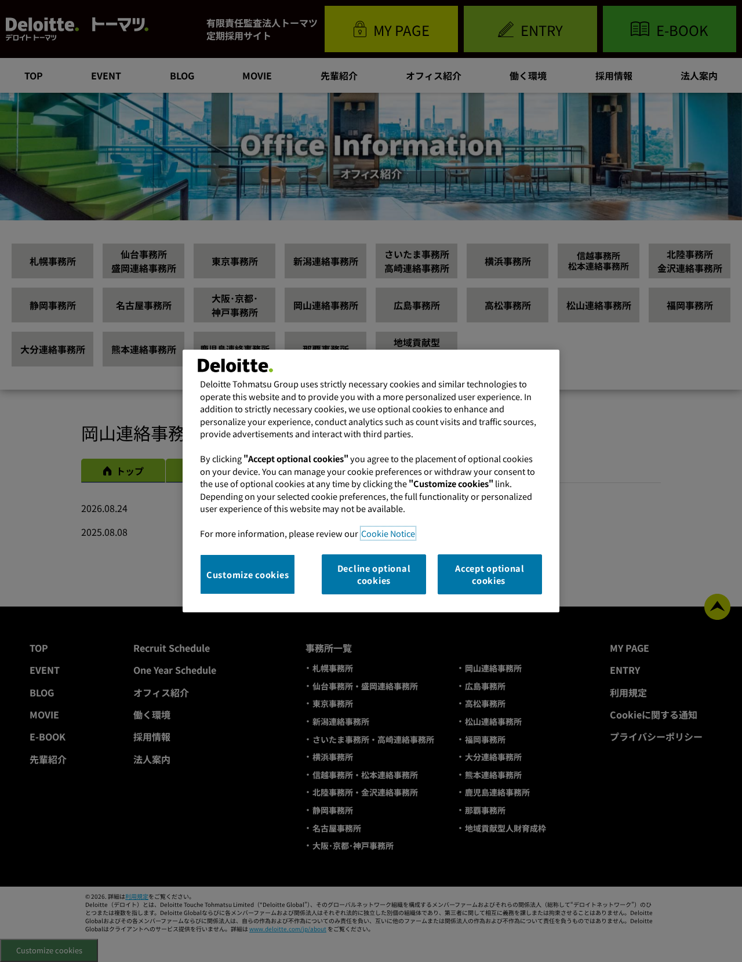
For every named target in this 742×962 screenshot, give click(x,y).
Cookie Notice (388, 533)
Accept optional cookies (490, 574)
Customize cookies (247, 574)
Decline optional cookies (374, 574)
